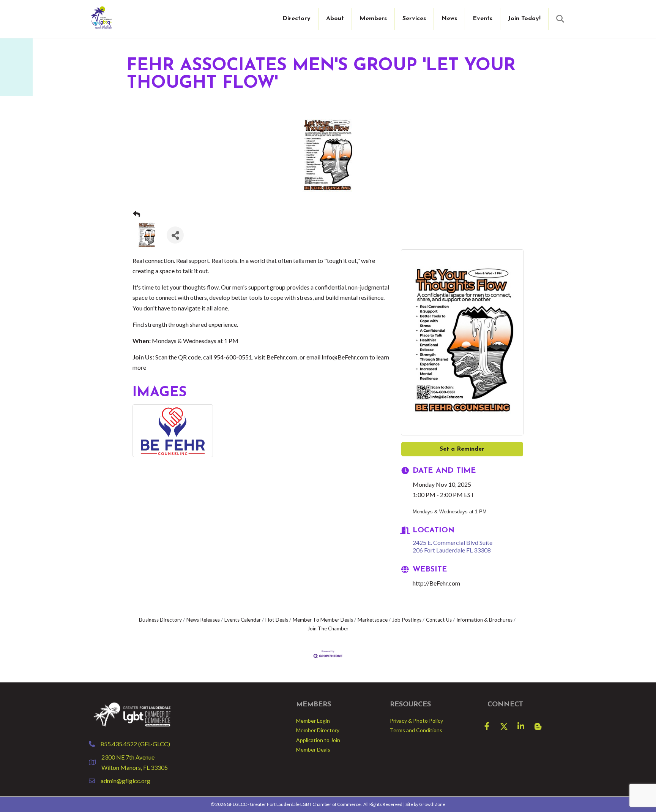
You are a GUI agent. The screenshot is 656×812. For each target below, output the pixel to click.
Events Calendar (242, 620)
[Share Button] (175, 235)
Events (482, 19)
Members (373, 19)
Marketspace (373, 620)
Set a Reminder (462, 449)
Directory (296, 19)
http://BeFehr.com (436, 583)
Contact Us (439, 620)
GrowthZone (432, 804)
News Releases (203, 620)
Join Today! (524, 19)
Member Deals (313, 749)
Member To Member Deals (323, 620)
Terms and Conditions (416, 730)
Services (414, 19)
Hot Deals (276, 620)
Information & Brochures (484, 620)
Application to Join (318, 740)
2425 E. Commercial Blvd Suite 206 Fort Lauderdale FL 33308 (452, 546)
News (449, 19)
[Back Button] (136, 214)
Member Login (313, 720)
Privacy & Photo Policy (416, 720)
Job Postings (406, 620)
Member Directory (317, 730)
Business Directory (160, 620)
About (335, 19)
